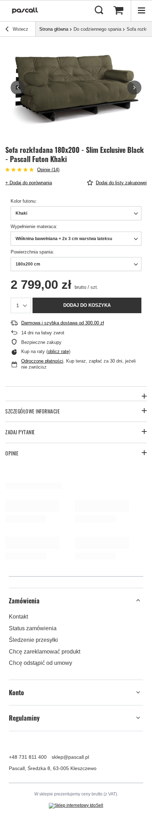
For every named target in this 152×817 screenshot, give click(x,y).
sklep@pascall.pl (70, 757)
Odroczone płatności (42, 361)
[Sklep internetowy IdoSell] (76, 806)
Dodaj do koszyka (87, 305)
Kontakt (18, 617)
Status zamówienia (33, 628)
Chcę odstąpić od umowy (40, 663)
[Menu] (141, 10)
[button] (18, 87)
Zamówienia (24, 601)
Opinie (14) (48, 169)
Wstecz (19, 29)
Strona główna (53, 29)
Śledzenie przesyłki (33, 640)
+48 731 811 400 (28, 757)
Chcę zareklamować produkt (44, 652)
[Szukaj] (99, 10)
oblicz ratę (58, 351)
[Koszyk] (118, 10)
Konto (16, 692)
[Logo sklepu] (25, 11)
